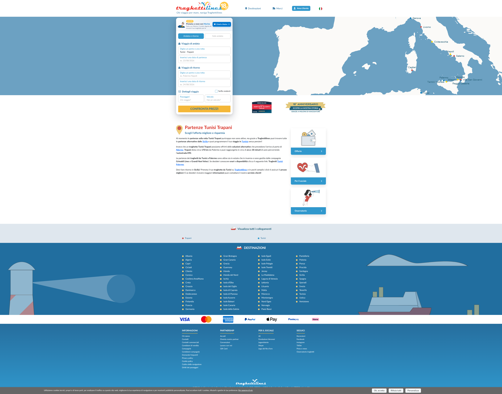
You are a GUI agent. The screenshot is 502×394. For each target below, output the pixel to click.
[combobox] (204, 52)
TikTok (299, 346)
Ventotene (304, 302)
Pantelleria (304, 256)
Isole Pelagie (267, 264)
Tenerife (303, 290)
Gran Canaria (229, 260)
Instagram (301, 342)
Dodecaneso (191, 294)
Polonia (302, 260)
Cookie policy (187, 361)
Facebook (300, 339)
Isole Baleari (228, 302)
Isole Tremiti (266, 267)
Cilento (189, 271)
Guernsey (227, 267)
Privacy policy (187, 358)
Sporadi (302, 283)
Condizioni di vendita (190, 346)
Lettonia (265, 283)
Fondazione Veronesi (266, 339)
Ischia (226, 279)
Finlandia (190, 302)
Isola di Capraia (230, 290)
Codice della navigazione (191, 364)
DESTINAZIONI (255, 248)
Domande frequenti (190, 355)
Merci (279, 8)
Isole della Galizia (231, 309)
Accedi (223, 336)
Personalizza (413, 391)
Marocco (265, 294)
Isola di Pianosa (230, 294)
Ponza (302, 264)
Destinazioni (254, 8)
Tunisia (245, 142)
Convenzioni (225, 342)
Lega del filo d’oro (265, 349)
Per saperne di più (245, 390)
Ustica (302, 298)
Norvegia (265, 305)
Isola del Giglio (230, 286)
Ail (259, 336)
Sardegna (303, 271)
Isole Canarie (229, 305)
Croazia (189, 286)
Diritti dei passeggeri (190, 368)
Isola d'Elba (228, 283)
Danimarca (190, 290)
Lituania (265, 286)
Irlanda (226, 271)
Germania (190, 309)
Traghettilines (241, 170)
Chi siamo (186, 336)
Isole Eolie (266, 260)
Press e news (302, 349)
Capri (188, 264)
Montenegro (267, 298)
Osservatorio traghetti (305, 352)
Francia (189, 305)
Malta (264, 290)
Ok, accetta (379, 391)
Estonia (189, 298)
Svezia (302, 286)
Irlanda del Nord (230, 275)
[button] (322, 8)
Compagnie (186, 349)
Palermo (179, 150)
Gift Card (223, 349)
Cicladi (189, 267)
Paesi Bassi (266, 309)
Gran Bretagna (230, 256)
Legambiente (263, 342)
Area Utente (303, 8)
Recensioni (301, 336)
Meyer (261, 346)
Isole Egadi (266, 256)
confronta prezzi (204, 108)
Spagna (302, 279)
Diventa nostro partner (229, 339)
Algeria (188, 260)
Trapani (188, 238)
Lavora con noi (226, 346)
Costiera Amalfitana (195, 279)
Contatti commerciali (190, 342)
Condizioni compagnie (191, 352)
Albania (188, 256)
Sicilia (205, 142)
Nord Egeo (266, 302)
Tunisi (263, 238)
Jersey (264, 271)
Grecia (226, 264)
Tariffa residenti (224, 91)
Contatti (185, 339)
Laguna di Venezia (269, 279)
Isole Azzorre (229, 298)
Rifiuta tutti (396, 391)
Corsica (189, 275)
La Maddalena (267, 275)
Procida (302, 267)
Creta (188, 283)
